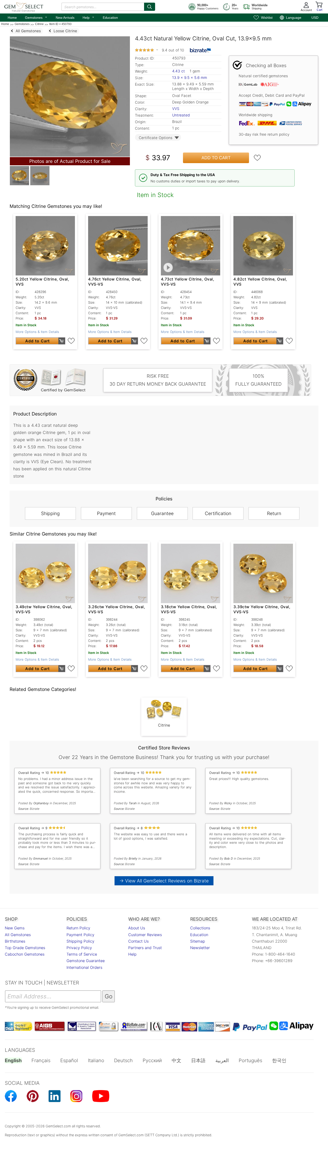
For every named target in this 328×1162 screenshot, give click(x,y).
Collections (200, 928)
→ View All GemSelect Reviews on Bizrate (164, 881)
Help (89, 17)
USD (314, 17)
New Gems (14, 928)
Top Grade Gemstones (25, 947)
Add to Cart (216, 157)
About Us (136, 928)
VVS (175, 108)
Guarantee (162, 513)
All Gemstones (18, 934)
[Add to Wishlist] (257, 157)
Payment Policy (80, 934)
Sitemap (197, 941)
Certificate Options (155, 137)
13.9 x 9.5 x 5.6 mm (189, 77)
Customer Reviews (145, 934)
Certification (218, 513)
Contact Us (138, 941)
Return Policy (78, 928)
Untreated (181, 115)
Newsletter (200, 947)
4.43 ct (179, 71)
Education (110, 17)
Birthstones (15, 941)
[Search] (149, 7)
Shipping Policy (80, 941)
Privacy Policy (79, 947)
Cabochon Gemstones (24, 954)
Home (12, 17)
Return (274, 513)
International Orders (84, 967)
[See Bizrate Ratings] (200, 50)
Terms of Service (82, 954)
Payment (106, 513)
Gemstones (36, 17)
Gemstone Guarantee (86, 960)
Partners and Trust (145, 947)
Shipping (50, 513)
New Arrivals (65, 17)
